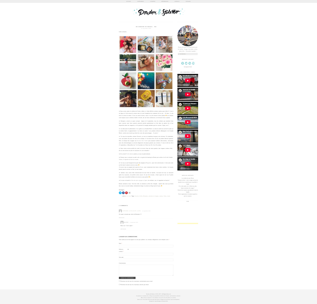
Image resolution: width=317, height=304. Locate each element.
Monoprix (145, 196)
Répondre (121, 217)
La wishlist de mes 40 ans (188, 178)
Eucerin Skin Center (142, 140)
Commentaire (122, 263)
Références (164, 1)
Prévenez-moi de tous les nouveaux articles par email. (134, 284)
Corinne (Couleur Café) (131, 210)
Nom (120, 243)
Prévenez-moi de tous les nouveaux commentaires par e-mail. (136, 281)
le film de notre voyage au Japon (138, 180)
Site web (121, 257)
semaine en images (154, 196)
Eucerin (139, 136)
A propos (152, 1)
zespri (168, 196)
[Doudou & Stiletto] (158, 12)
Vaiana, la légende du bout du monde (128, 159)
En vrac (129, 196)
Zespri (141, 167)
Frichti (128, 154)
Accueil (128, 1)
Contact (177, 1)
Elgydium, (149, 162)
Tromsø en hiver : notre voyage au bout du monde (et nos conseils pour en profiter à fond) (188, 182)
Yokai (137, 128)
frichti (140, 196)
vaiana (161, 196)
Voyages (188, 1)
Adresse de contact (124, 250)
